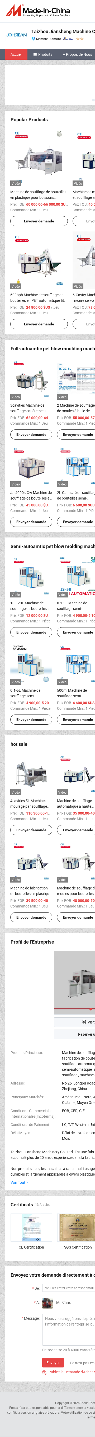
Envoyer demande (39, 221)
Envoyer (53, 1362)
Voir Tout (18, 1182)
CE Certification (31, 1247)
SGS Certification (78, 1247)
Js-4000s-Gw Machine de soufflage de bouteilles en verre (31, 498)
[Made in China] (38, 10)
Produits (45, 54)
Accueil (16, 54)
